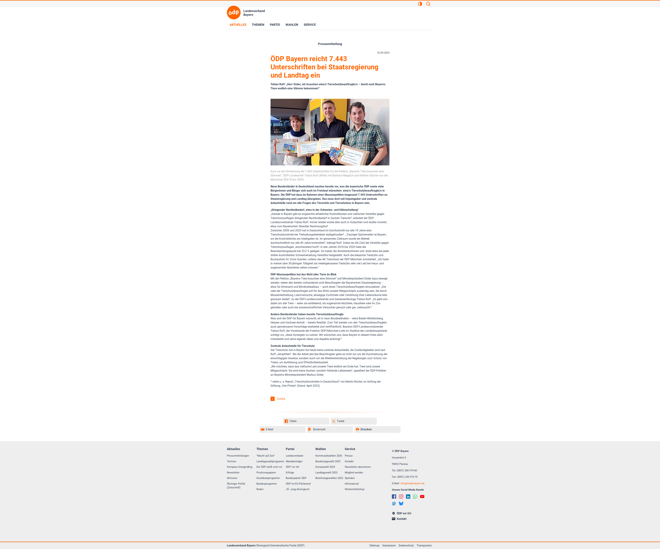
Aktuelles (238, 24)
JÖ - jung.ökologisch (297, 489)
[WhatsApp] (415, 496)
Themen (258, 24)
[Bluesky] (401, 503)
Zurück (281, 398)
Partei (275, 24)
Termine (231, 461)
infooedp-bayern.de (412, 483)
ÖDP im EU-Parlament (298, 483)
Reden (259, 489)
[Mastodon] (394, 504)
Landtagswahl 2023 (326, 472)
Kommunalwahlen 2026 (328, 455)
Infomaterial (352, 483)
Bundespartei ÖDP (296, 478)
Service (310, 24)
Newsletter (233, 472)
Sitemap (374, 545)
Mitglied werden (354, 472)
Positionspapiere (266, 472)
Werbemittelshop (354, 489)
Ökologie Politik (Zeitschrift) (236, 485)
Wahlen (291, 24)
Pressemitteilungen (238, 455)
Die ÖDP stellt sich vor (269, 466)
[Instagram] (401, 496)
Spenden (350, 478)
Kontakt (349, 461)
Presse (349, 455)
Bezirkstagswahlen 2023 (329, 478)
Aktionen (232, 478)
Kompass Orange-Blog (239, 466)
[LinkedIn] (408, 496)
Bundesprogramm (266, 483)
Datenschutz (406, 545)
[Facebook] (394, 496)
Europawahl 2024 (325, 466)
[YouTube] (422, 496)
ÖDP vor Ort (292, 466)
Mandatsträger (294, 461)
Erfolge (290, 472)
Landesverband (294, 455)
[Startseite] (234, 12)
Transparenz (424, 545)
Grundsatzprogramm (268, 478)
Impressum (389, 545)
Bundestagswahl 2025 (327, 461)
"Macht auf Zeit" (265, 455)
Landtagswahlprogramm (270, 461)
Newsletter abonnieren (358, 466)
